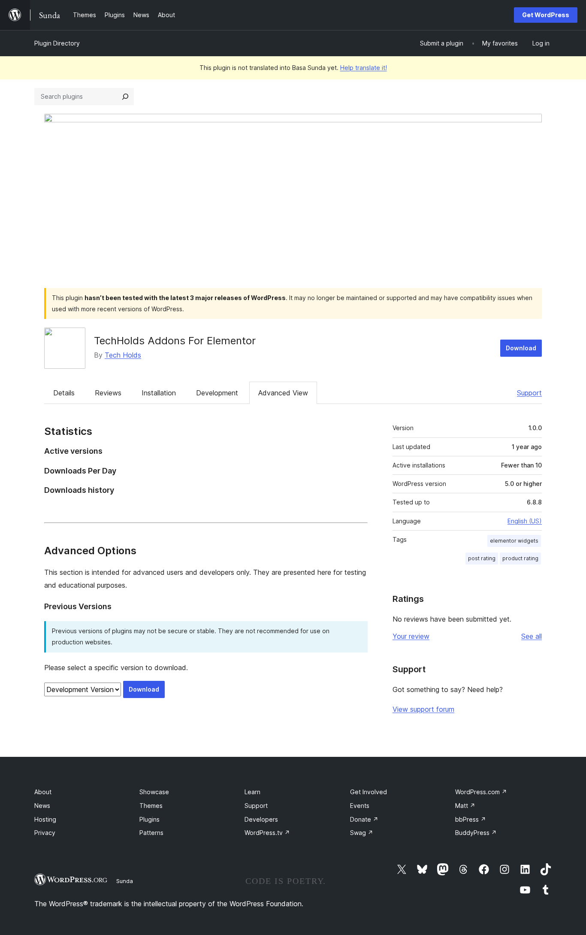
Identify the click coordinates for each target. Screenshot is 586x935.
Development (217, 393)
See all (531, 636)
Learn (252, 791)
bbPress (470, 819)
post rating (481, 558)
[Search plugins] (125, 96)
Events (359, 805)
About (42, 791)
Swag (361, 832)
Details (64, 393)
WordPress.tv (267, 832)
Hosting (45, 819)
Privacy (44, 832)
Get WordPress (545, 14)
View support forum (423, 709)
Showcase (154, 791)
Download (521, 348)
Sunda (124, 880)
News (42, 805)
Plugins (149, 819)
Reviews (108, 393)
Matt (465, 805)
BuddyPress (476, 832)
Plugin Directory (57, 43)
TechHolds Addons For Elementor (175, 340)
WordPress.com (481, 791)
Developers (261, 819)
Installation (159, 393)
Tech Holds (123, 355)
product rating (520, 558)
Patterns (151, 832)
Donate (364, 819)
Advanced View (283, 393)
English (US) (524, 521)
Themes (151, 805)
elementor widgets (514, 540)
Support (529, 393)
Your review (411, 636)
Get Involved (368, 791)
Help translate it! (363, 67)
